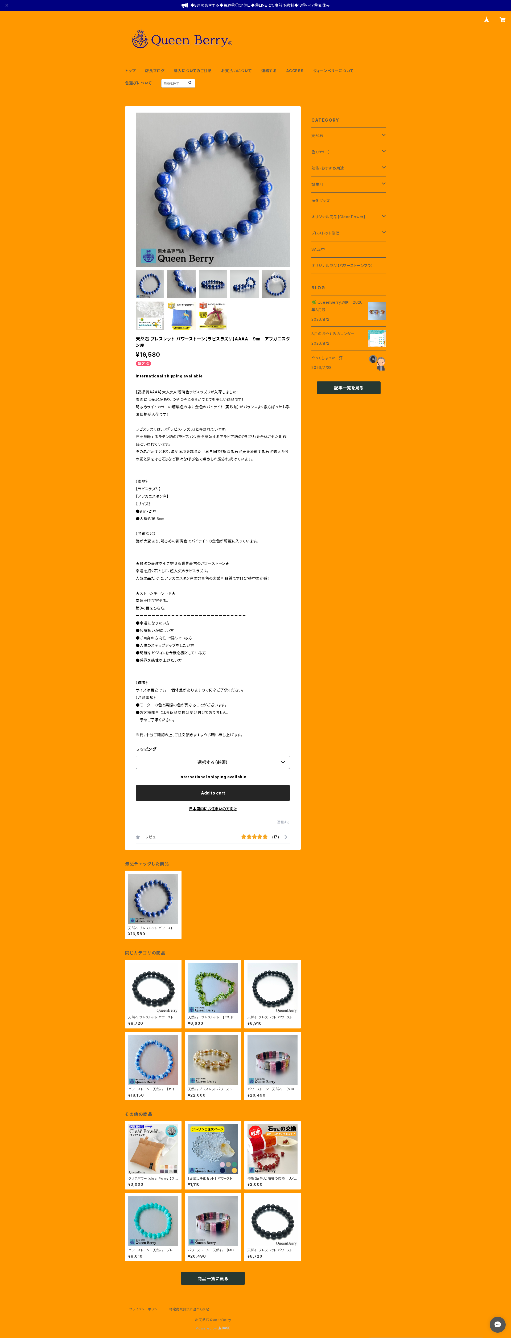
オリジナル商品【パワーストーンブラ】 (342, 265)
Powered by (207, 1328)
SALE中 (318, 249)
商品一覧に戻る (212, 1278)
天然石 (317, 135)
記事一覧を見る (348, 387)
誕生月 (317, 184)
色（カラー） (321, 152)
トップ (130, 70)
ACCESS (295, 70)
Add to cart (213, 793)
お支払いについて (236, 70)
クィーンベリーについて (333, 70)
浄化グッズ (320, 200)
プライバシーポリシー (145, 1309)
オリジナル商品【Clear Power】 (338, 217)
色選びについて (138, 83)
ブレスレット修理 (325, 233)
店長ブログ (154, 70)
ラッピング (146, 749)
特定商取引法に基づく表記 (189, 1309)
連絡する (269, 70)
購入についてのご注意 (193, 70)
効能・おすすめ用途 (327, 168)
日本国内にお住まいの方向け (213, 808)
